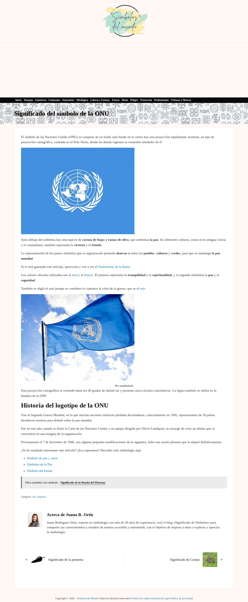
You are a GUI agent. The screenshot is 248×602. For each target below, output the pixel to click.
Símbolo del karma (39, 471)
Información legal (160, 598)
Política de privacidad (181, 598)
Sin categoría (39, 496)
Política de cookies (140, 598)
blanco (88, 275)
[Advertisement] (124, 70)
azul (74, 275)
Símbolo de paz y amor (42, 458)
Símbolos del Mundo (87, 598)
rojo (142, 288)
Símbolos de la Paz (39, 464)
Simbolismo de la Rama (114, 267)
